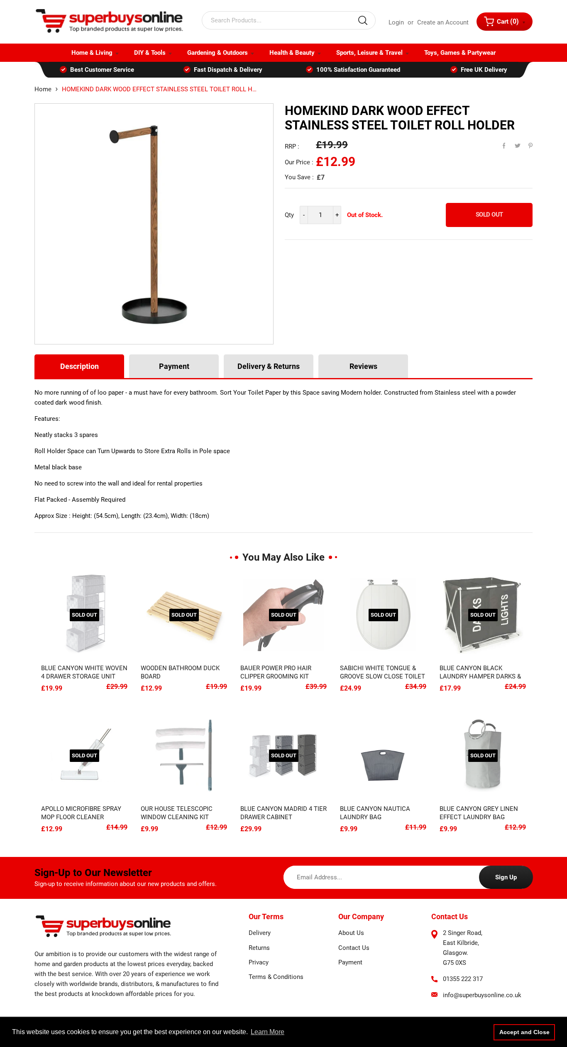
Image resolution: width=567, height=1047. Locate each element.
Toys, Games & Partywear (460, 52)
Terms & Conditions (276, 977)
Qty (289, 215)
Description (79, 366)
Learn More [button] (267, 1031)
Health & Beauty (292, 52)
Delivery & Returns (268, 366)
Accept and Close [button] (524, 1032)
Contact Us (353, 948)
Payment (174, 366)
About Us (351, 933)
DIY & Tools (150, 52)
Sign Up (506, 877)
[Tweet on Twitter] (512, 143)
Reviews (363, 366)
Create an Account (443, 22)
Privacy (259, 962)
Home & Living (91, 52)
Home (42, 89)
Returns (259, 948)
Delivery (260, 933)
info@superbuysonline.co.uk (482, 995)
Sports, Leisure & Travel (369, 52)
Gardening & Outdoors (217, 52)
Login (396, 22)
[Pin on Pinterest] (525, 143)
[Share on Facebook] (500, 143)
